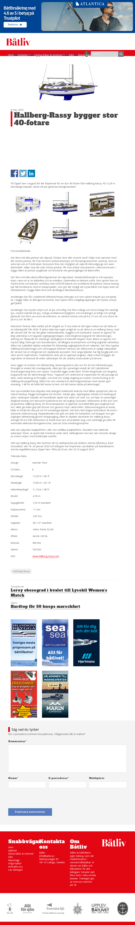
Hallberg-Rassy (21, 571)
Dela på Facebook (14, 173)
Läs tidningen (15, 869)
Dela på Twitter (23, 173)
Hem (11, 55)
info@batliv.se (46, 855)
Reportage (84, 55)
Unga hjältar (15, 863)
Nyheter (23, 55)
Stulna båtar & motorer (48, 55)
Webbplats (96, 778)
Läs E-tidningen (17, 61)
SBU (71, 55)
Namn (13, 778)
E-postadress (59, 778)
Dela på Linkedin (31, 173)
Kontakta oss (15, 866)
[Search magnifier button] (121, 54)
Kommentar (17, 741)
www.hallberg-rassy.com (46, 556)
